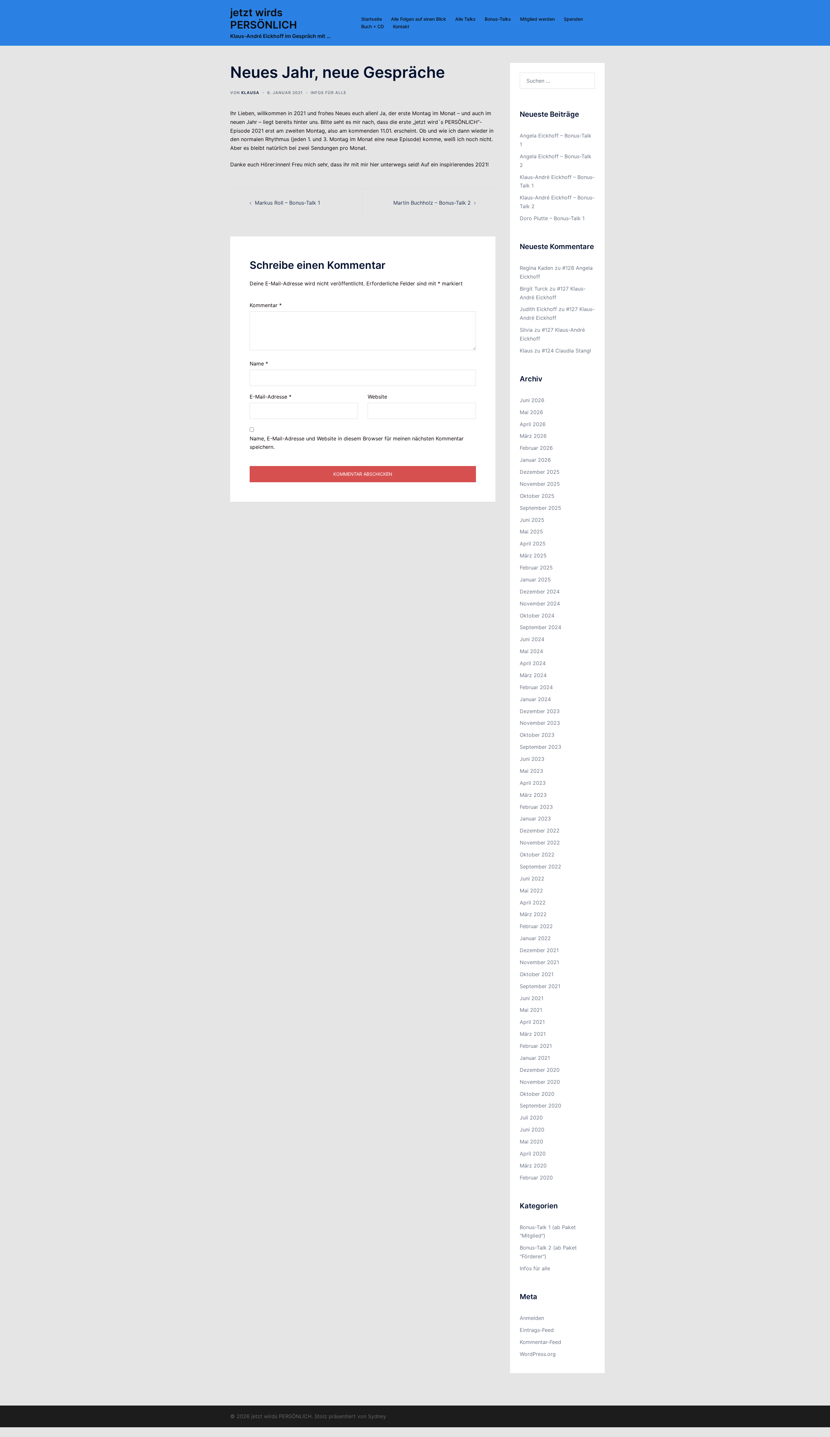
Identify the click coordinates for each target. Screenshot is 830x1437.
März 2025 (533, 555)
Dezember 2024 (540, 591)
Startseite (371, 19)
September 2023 (540, 747)
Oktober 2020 (537, 1094)
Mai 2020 (531, 1141)
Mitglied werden (537, 19)
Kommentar (266, 305)
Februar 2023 (536, 807)
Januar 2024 (535, 699)
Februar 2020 (536, 1177)
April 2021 (532, 1022)
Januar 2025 (535, 579)
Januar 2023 (535, 818)
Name (259, 363)
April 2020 (533, 1153)
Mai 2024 (531, 651)
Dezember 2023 (540, 711)
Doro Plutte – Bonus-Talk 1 (552, 218)
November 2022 (540, 842)
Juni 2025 (532, 520)
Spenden (573, 19)
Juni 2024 (532, 639)
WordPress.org (538, 1354)
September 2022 (540, 866)
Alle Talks (465, 19)
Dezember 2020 (540, 1070)
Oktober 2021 (536, 974)
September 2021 (540, 986)
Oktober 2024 (537, 615)
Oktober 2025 (537, 496)
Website (377, 396)
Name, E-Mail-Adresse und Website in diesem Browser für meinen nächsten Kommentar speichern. (357, 442)
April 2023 (533, 783)
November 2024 (540, 603)
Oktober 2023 (537, 735)
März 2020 (533, 1165)
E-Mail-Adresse (270, 396)
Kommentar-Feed (540, 1342)
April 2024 (533, 663)
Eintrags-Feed (537, 1330)
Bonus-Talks (498, 19)
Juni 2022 (532, 878)
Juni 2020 (532, 1129)
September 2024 (540, 627)
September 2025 (540, 508)
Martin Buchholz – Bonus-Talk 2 (432, 202)
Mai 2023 (531, 771)
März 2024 (533, 675)
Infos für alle (328, 92)
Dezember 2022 (540, 830)
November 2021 (539, 962)
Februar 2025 (536, 567)
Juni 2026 (532, 400)
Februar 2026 (536, 448)
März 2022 (533, 914)
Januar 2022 (535, 938)
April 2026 (533, 424)
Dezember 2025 (540, 472)
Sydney (377, 1416)
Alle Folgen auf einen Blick (418, 19)
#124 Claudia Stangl (566, 350)
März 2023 (533, 795)
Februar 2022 (536, 926)
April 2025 (533, 543)
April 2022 (533, 902)
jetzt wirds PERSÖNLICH (263, 18)
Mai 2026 (531, 412)
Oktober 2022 (537, 854)
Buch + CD (372, 26)
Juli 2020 (531, 1117)
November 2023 (540, 723)
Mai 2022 (531, 890)
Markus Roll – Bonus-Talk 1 (287, 202)
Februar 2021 (536, 1046)
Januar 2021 (535, 1058)
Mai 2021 (531, 1010)
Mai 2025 (531, 531)
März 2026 (533, 436)
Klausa (250, 92)
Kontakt (401, 26)
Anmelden (532, 1318)
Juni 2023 (532, 759)
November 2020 (540, 1082)
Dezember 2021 (539, 950)
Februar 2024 (536, 687)
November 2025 (540, 484)
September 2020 (540, 1105)
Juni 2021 (531, 998)
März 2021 (533, 1034)
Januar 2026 (535, 460)
